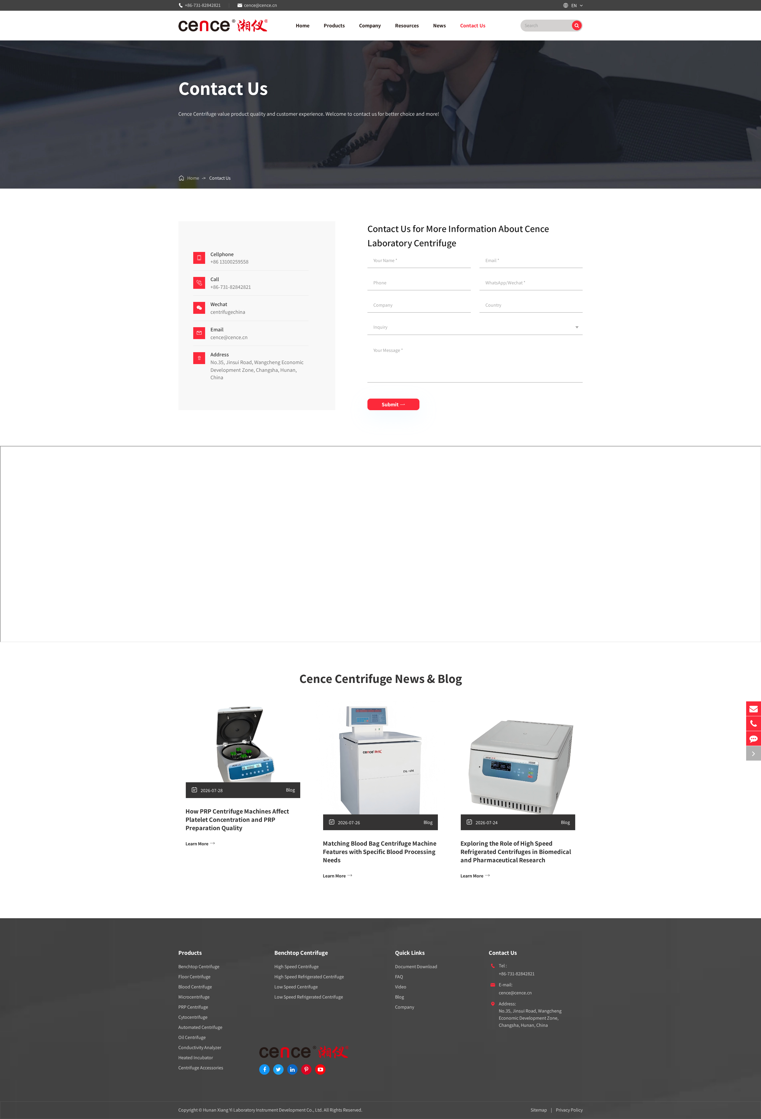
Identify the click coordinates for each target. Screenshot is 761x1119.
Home (302, 25)
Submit (393, 404)
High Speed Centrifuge (296, 966)
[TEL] (753, 723)
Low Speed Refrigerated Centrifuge (308, 997)
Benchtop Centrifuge (198, 966)
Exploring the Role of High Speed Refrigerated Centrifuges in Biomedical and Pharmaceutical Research (515, 851)
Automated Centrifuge (200, 1027)
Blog (290, 790)
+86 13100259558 (229, 261)
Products (334, 25)
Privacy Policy (569, 1110)
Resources (407, 25)
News (439, 25)
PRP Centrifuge (193, 1007)
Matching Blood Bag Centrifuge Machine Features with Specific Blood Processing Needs (379, 851)
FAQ (399, 977)
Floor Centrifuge (194, 977)
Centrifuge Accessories (200, 1068)
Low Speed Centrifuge (296, 987)
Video (400, 987)
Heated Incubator (195, 1057)
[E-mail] (753, 708)
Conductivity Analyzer (199, 1047)
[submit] (577, 25)
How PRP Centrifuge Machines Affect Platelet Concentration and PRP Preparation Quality (237, 819)
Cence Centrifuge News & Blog (380, 678)
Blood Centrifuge (195, 987)
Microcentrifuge (194, 997)
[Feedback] (753, 738)
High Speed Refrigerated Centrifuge (309, 977)
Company (370, 25)
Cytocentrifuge (192, 1017)
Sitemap (539, 1110)
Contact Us (472, 25)
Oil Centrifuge (192, 1037)
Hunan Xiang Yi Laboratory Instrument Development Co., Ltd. (263, 1110)
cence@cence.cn (260, 5)
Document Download (416, 966)
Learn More (200, 843)
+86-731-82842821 (203, 5)
